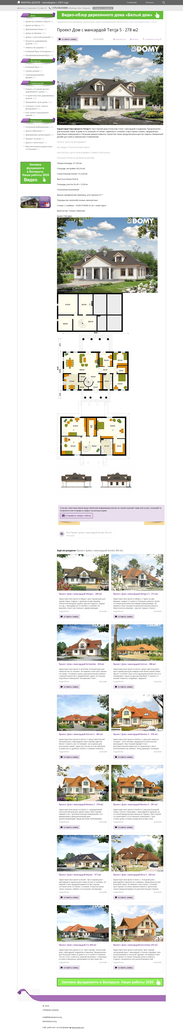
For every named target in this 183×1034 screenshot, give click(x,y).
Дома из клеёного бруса (39, 21)
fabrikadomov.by (50, 1021)
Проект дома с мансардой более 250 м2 (106, 22)
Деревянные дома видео (39, 134)
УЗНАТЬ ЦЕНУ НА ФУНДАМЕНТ (71, 142)
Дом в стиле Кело (36, 142)
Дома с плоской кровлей (39, 37)
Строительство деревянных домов (40, 96)
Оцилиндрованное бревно (35, 76)
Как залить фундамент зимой (37, 113)
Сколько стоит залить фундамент (37, 107)
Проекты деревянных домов (36, 42)
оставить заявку (69, 39)
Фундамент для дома (38, 102)
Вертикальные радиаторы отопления (39, 147)
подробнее (64, 611)
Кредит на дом (34, 138)
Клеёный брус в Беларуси (39, 51)
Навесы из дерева (36, 47)
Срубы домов (34, 71)
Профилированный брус (39, 55)
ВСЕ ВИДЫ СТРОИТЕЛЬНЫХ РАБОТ (73, 147)
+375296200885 (59, 7)
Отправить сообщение (103, 8)
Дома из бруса (35, 25)
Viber (79, 8)
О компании (132, 2)
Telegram (86, 8)
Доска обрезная (35, 131)
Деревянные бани (36, 29)
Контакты (150, 2)
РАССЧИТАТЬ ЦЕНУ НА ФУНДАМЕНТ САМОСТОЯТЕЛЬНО (83, 152)
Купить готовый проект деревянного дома (37, 90)
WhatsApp (73, 8)
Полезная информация (39, 127)
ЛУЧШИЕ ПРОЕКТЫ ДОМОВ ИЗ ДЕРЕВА (75, 158)
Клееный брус (34, 67)
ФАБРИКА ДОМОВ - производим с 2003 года (44, 2)
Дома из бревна (35, 33)
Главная (60, 22)
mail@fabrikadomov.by (52, 1017)
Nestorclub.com (78, 1027)
